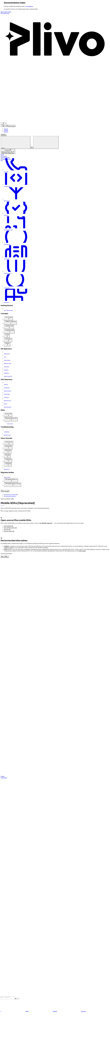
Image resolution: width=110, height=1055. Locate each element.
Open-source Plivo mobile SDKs (11, 494)
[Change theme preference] (3, 135)
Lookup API (6, 287)
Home (2, 154)
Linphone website (8, 547)
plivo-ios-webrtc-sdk (9, 531)
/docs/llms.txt (29, 6)
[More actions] (46, 142)
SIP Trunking (4, 156)
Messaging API (7, 186)
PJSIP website (82, 551)
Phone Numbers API (8, 229)
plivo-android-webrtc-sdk (10, 527)
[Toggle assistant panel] (31, 148)
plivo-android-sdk (8, 526)
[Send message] (18, 998)
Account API (6, 258)
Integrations (6, 302)
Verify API (6, 215)
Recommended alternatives (10, 496)
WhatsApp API (7, 244)
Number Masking (7, 273)
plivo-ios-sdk (7, 529)
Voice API (6, 171)
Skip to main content (6, 11)
